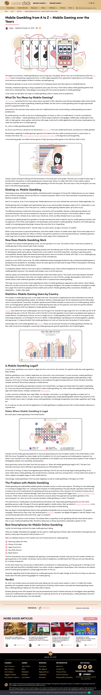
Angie (11, 28)
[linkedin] (90, 667)
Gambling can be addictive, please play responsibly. (86, 678)
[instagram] (80, 667)
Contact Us (60, 669)
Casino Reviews (23, 8)
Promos (62, 8)
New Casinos (9, 669)
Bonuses (34, 8)
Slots (43, 8)
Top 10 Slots (26, 666)
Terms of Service (62, 675)
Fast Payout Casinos (12, 677)
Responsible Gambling (64, 677)
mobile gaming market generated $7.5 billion (39, 136)
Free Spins (42, 666)
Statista (8, 311)
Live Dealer (26, 677)
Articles (19, 11)
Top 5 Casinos (10, 666)
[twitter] (85, 667)
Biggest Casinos (10, 675)
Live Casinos (9, 672)
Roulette (25, 675)
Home (6, 11)
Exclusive (42, 677)
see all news (90, 618)
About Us (59, 666)
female (40, 324)
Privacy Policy (61, 672)
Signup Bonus (44, 672)
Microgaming (10, 101)
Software (52, 8)
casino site (47, 130)
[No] (99, 692)
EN (91, 3)
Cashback (42, 675)
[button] (84, 608)
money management (82, 504)
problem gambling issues (86, 493)
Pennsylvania (45, 391)
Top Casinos (10, 8)
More (70, 8)
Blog (12, 11)
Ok (89, 692)
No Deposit (43, 669)
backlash (50, 512)
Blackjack (25, 672)
